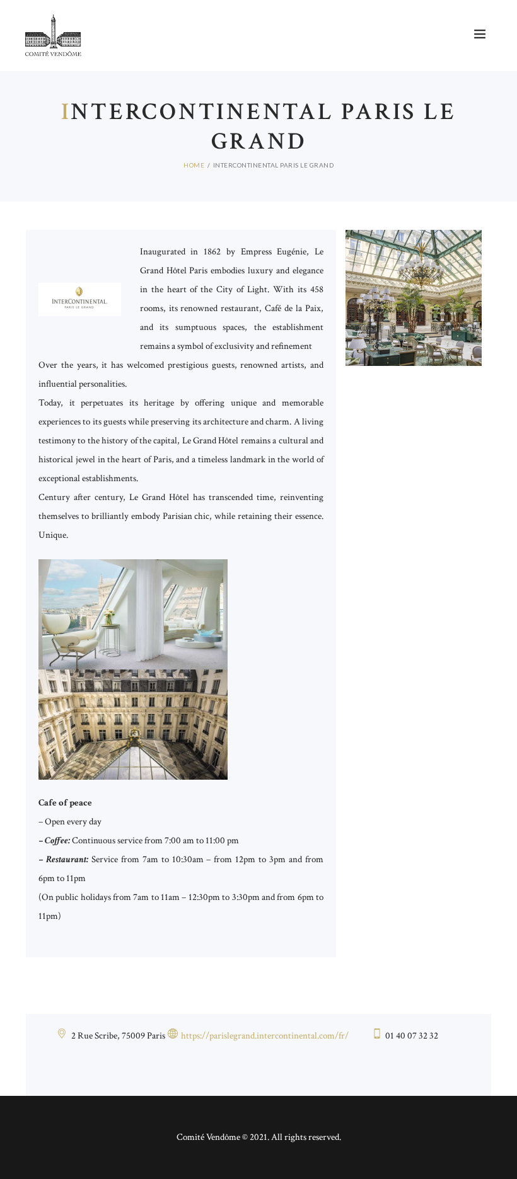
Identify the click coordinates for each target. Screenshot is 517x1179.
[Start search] (380, 40)
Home (193, 165)
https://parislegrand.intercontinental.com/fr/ (265, 1036)
